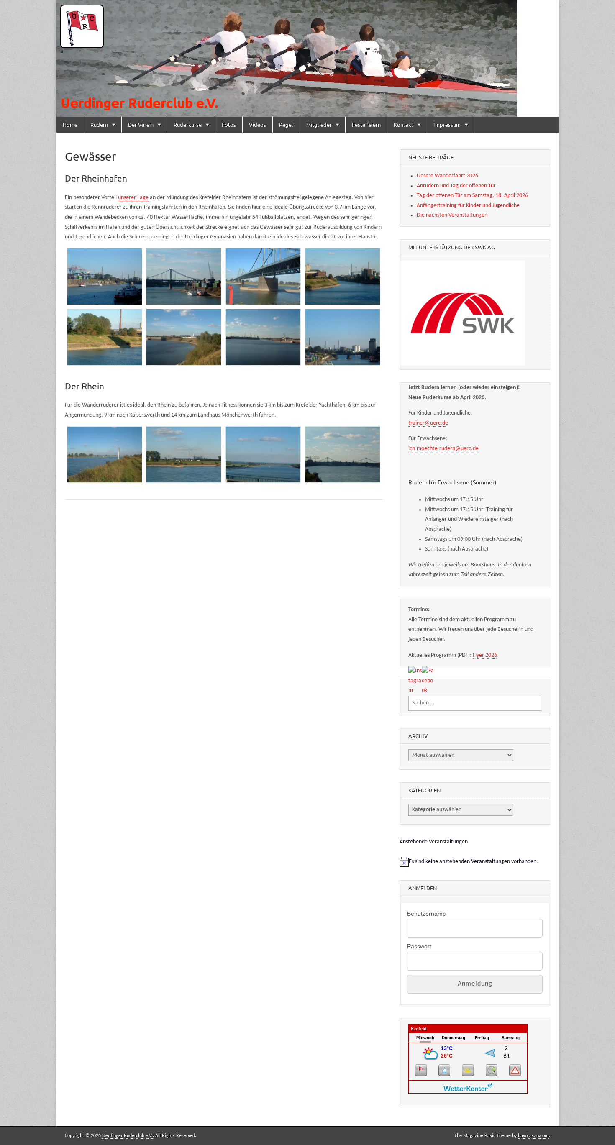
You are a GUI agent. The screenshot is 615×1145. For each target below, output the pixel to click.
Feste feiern (366, 124)
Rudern (99, 124)
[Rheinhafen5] (104, 337)
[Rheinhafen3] (263, 276)
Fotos (229, 124)
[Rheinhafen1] (104, 276)
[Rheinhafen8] (342, 337)
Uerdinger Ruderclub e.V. (127, 1135)
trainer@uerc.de (428, 423)
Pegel (286, 124)
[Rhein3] (263, 454)
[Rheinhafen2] (183, 276)
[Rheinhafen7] (263, 337)
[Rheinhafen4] (342, 276)
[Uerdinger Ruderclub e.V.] (307, 58)
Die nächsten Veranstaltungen (452, 215)
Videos (257, 124)
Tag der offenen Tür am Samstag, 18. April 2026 (472, 195)
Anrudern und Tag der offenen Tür (456, 186)
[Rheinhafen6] (183, 337)
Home (70, 124)
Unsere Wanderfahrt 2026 (447, 176)
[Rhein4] (342, 454)
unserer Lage (133, 198)
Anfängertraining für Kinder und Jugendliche (468, 205)
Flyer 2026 (485, 655)
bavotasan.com (533, 1135)
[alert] (475, 862)
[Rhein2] (183, 454)
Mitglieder (319, 124)
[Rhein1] (104, 454)
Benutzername (426, 913)
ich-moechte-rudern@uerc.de (443, 449)
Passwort (419, 946)
